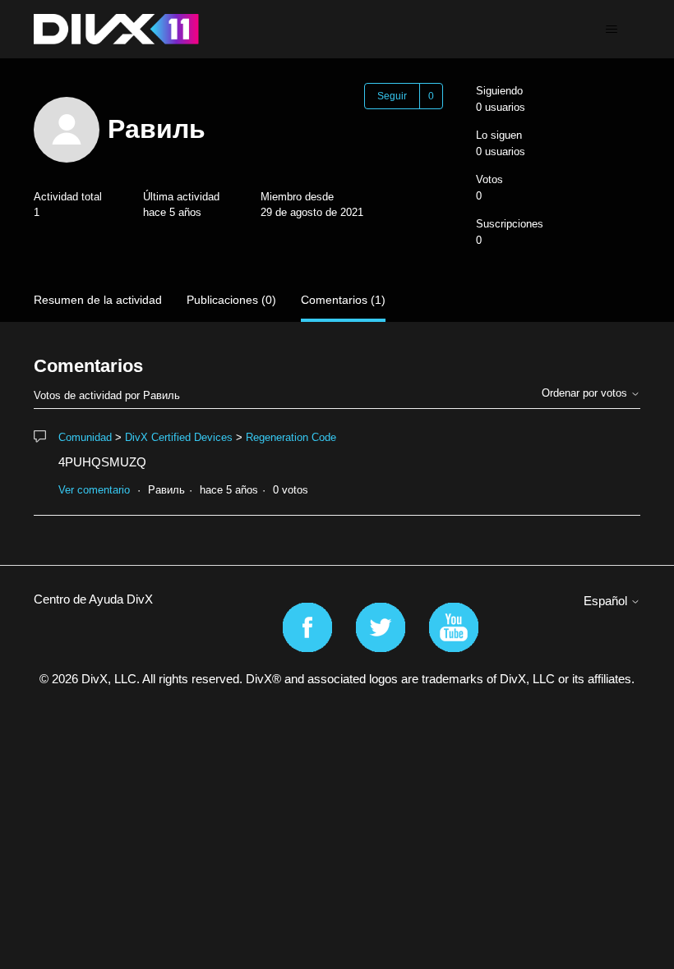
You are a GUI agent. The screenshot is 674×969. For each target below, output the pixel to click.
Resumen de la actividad (98, 299)
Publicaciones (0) (231, 299)
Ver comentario (94, 490)
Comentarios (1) (343, 299)
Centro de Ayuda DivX (93, 599)
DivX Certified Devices (179, 437)
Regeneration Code (291, 437)
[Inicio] (116, 29)
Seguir (392, 96)
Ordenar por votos (586, 393)
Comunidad (85, 437)
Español (607, 601)
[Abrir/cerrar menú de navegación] (611, 29)
